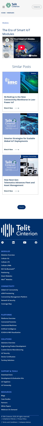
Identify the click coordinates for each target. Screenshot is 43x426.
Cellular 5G (5, 258)
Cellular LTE (5, 262)
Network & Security (8, 300)
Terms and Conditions (10, 422)
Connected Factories (8, 322)
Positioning (5, 272)
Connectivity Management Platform (14, 297)
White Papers (6, 406)
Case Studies (5, 399)
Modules (5, 23)
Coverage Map (6, 304)
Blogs (3, 395)
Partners (4, 402)
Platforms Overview (8, 318)
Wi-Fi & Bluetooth (8, 269)
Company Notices (25, 422)
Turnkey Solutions (7, 360)
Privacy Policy (22, 419)
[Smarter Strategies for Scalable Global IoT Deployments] (20, 124)
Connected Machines (8, 325)
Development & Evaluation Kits (12, 378)
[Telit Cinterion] (13, 4)
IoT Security (5, 353)
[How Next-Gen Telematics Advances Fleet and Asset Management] (20, 165)
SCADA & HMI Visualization (11, 332)
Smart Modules (6, 276)
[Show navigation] (3, 7)
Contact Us (37, 7)
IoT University (6, 385)
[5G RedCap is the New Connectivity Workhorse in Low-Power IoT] (20, 82)
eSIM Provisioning (7, 293)
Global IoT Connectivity (9, 290)
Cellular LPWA (6, 265)
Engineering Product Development (13, 346)
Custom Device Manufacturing (12, 349)
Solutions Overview (8, 342)
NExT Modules (6, 279)
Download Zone (7, 375)
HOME (3, 13)
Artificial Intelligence (8, 329)
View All (21, 207)
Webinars (10, 13)
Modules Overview (8, 255)
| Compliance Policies (8, 419)
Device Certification (8, 356)
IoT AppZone (5, 382)
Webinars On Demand (9, 409)
